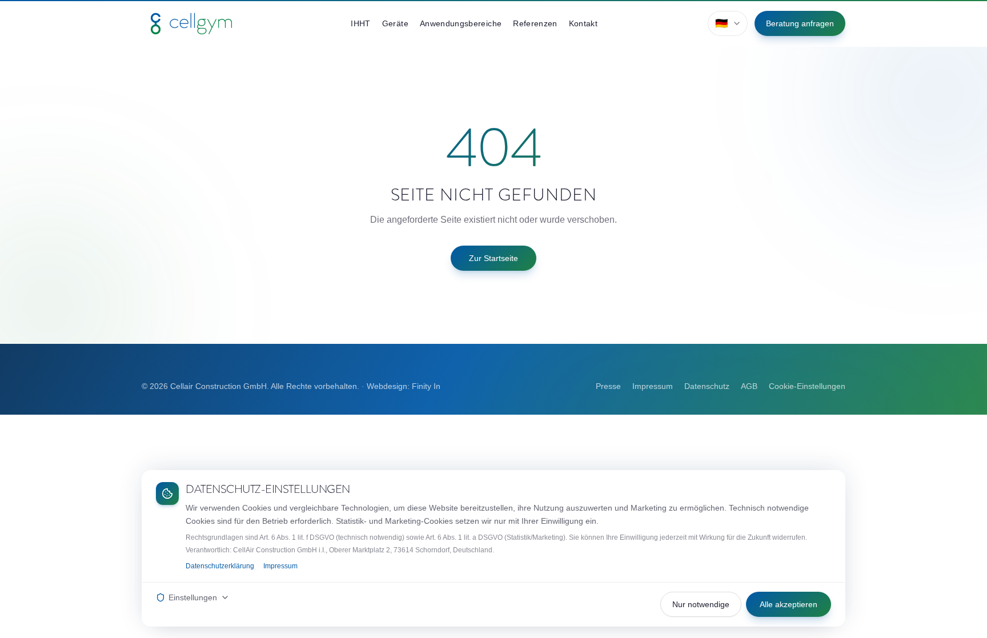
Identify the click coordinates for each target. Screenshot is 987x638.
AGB (749, 386)
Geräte (395, 23)
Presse (608, 386)
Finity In (426, 386)
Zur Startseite (493, 258)
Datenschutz (706, 386)
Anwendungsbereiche (460, 23)
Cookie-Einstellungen (807, 386)
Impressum (652, 386)
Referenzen (535, 23)
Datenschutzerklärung (220, 566)
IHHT (360, 23)
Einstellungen (192, 597)
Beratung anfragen (800, 23)
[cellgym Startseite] (191, 23)
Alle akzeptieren (788, 604)
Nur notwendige (700, 604)
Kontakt (583, 23)
